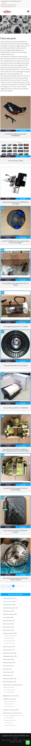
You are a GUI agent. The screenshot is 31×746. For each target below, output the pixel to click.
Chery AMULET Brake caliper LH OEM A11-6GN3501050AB (15, 489)
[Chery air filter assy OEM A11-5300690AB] (15, 402)
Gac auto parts (7, 665)
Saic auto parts (7, 630)
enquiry (23, 130)
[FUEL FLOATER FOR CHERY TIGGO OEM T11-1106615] (15, 278)
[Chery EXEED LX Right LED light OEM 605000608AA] (15, 129)
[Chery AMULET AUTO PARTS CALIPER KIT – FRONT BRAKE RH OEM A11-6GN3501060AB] (15, 444)
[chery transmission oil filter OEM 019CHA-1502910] (15, 525)
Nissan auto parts (8, 706)
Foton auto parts (7, 620)
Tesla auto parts (8, 718)
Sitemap (15, 737)
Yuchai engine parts (8, 689)
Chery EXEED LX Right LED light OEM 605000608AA (15, 134)
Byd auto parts (7, 624)
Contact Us (19, 741)
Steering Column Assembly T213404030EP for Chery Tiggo (15, 202)
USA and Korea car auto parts (11, 713)
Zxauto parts (6, 669)
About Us (9, 740)
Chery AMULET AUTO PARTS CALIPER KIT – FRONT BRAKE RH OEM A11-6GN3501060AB (15, 450)
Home (3, 740)
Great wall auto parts (9, 608)
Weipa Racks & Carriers (9, 695)
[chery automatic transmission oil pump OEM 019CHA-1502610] (15, 573)
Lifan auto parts (7, 611)
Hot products (6, 675)
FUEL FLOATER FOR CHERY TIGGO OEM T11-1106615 (15, 284)
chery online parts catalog (15, 160)
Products (15, 740)
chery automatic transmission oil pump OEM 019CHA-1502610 (15, 579)
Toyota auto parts (8, 701)
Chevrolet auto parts (9, 725)
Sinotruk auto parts (8, 681)
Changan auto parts (8, 653)
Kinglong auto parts (8, 635)
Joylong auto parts (8, 643)
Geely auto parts (7, 604)
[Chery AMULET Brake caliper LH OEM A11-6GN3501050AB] (15, 483)
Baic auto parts (7, 627)
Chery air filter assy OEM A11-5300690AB (15, 408)
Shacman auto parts (8, 678)
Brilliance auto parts (8, 614)
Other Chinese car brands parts (11, 685)
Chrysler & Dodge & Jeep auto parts (12, 715)
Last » (11, 589)
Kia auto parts (7, 722)
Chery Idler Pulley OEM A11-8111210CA (15, 365)
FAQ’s (20, 740)
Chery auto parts (7, 601)
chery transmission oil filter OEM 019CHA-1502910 (15, 531)
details (7, 130)
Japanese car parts (8, 699)
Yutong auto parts (8, 640)
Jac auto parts (7, 617)
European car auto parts (9, 710)
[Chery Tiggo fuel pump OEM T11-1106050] (15, 321)
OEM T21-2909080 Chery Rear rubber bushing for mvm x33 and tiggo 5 (15, 241)
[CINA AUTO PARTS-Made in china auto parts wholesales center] (6, 13)
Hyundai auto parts (8, 720)
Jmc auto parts (7, 672)
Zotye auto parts (7, 650)
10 (2, 589)
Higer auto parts (8, 638)
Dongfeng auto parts (8, 656)
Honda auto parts (8, 704)
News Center (26, 740)
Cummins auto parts (8, 598)
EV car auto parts (8, 692)
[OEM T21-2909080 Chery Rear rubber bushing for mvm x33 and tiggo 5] (15, 236)
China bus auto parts (8, 633)
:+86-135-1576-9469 (7, 4)
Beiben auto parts (8, 687)
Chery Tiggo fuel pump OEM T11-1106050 (15, 326)
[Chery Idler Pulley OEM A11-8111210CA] (15, 359)
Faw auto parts (7, 659)
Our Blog (12, 741)
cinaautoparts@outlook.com (8, 6)
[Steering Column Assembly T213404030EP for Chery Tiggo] (15, 197)
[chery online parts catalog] (15, 155)
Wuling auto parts (8, 662)
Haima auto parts (7, 646)
